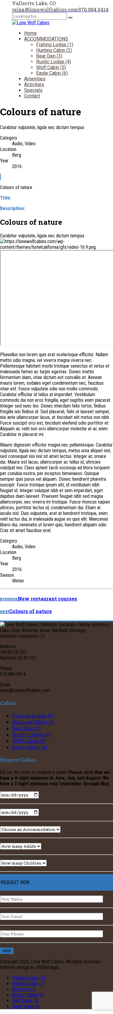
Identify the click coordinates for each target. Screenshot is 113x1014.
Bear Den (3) (49, 56)
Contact (32, 96)
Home (30, 33)
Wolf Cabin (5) (51, 67)
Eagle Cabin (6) (52, 73)
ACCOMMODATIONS (46, 39)
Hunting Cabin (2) (54, 50)
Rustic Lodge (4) (53, 62)
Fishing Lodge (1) (54, 44)
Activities (34, 84)
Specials (33, 90)
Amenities (35, 79)
